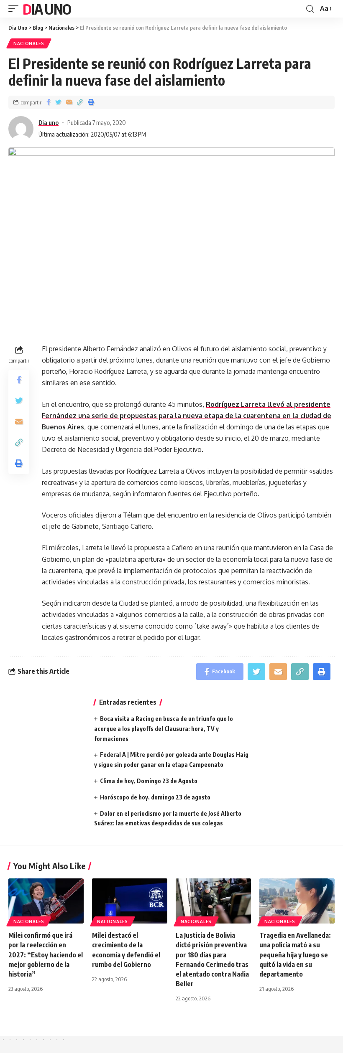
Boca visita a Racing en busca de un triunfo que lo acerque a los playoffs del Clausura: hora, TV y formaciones (163, 728)
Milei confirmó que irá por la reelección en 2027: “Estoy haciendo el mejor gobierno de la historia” (45, 954)
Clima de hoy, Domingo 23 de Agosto (148, 780)
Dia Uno (47, 9)
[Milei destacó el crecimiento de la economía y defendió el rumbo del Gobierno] (129, 901)
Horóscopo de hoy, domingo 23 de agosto (155, 797)
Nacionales (28, 43)
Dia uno (48, 122)
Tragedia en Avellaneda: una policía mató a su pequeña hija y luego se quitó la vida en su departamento (295, 954)
